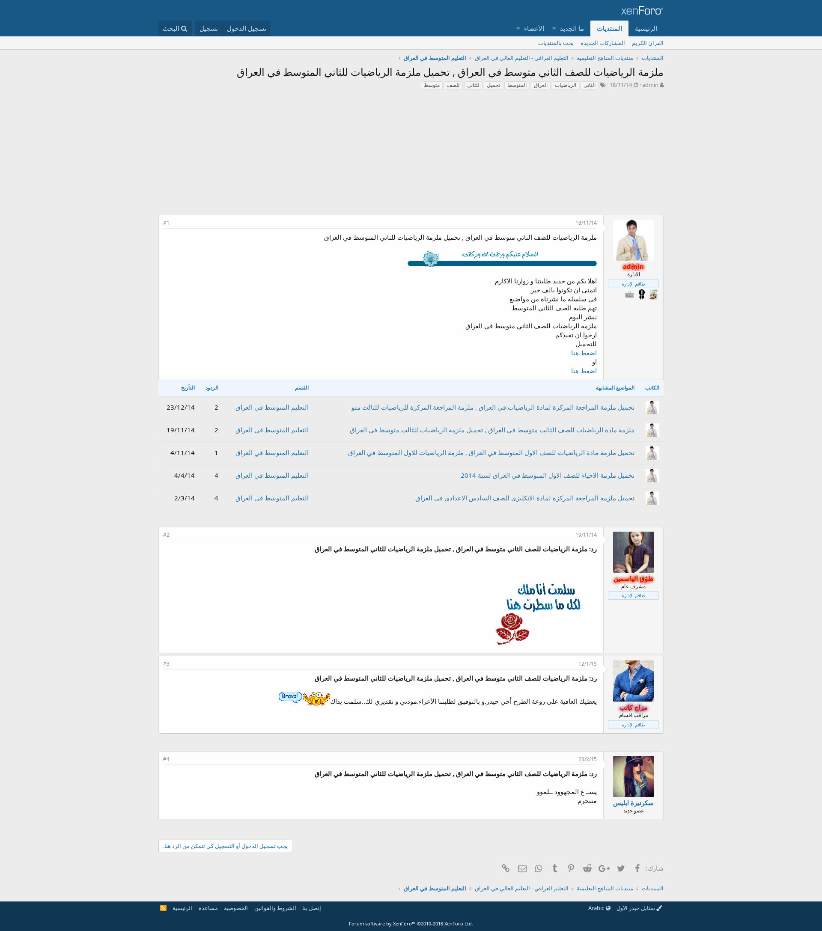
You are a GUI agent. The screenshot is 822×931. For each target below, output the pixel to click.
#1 (166, 222)
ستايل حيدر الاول (636, 908)
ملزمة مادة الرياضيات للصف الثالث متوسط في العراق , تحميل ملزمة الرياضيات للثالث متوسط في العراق (492, 429)
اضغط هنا (584, 352)
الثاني (590, 85)
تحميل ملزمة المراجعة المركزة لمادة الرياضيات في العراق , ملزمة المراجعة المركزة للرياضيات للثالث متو (492, 407)
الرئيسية (646, 28)
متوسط (432, 85)
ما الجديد (572, 28)
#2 (166, 534)
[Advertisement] (411, 155)
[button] (555, 28)
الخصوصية (236, 908)
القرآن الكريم (648, 43)
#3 (166, 663)
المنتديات (609, 28)
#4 (166, 759)
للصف (453, 85)
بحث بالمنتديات (556, 43)
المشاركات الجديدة (603, 43)
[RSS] (163, 908)
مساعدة (208, 908)
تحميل (493, 85)
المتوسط (517, 85)
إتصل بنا (311, 908)
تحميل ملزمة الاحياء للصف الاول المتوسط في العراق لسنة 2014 (547, 475)
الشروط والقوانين (275, 908)
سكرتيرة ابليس (633, 802)
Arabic (596, 908)
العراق (541, 85)
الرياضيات (565, 85)
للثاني (473, 85)
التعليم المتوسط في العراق (272, 407)
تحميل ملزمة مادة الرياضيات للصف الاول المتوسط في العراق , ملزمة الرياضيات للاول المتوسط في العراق (491, 452)
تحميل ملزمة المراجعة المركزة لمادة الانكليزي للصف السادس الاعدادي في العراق (524, 498)
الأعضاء (534, 28)
